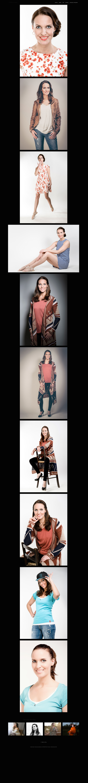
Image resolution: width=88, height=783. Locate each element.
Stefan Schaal (13, 2)
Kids (63, 2)
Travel (60, 2)
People (56, 2)
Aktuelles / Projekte (74, 2)
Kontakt (66, 2)
